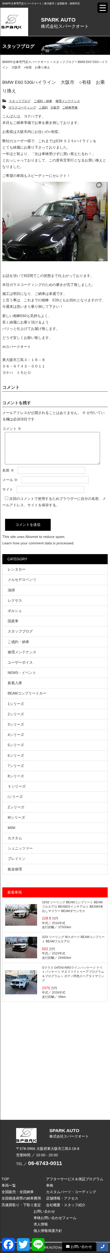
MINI (11, 828)
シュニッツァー (20, 848)
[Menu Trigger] (102, 8)
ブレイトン (17, 859)
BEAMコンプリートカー (27, 693)
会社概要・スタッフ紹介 (65, 1205)
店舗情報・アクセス (62, 1198)
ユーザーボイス (20, 662)
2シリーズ (16, 714)
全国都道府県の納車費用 (21, 1198)
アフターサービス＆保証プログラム (74, 1179)
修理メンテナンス (68, 101)
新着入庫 (15, 683)
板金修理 (15, 869)
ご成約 (43, 107)
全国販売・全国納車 (18, 1192)
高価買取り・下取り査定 (21, 1205)
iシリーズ (15, 797)
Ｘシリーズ (17, 786)
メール (10, 480)
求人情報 (41, 1224)
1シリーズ (16, 704)
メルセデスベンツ (22, 580)
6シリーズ (16, 755)
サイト (7, 489)
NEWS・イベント (22, 673)
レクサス (15, 600)
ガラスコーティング (22, 107)
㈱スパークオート (16, 347)
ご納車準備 (70, 107)
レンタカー (17, 569)
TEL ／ (39, 1164)
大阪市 (55, 107)
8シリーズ (16, 776)
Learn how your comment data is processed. (38, 543)
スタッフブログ (19, 101)
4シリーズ (16, 735)
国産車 (13, 621)
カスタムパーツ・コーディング (71, 1192)
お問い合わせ (44, 1211)
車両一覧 (9, 1185)
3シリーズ (16, 724)
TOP (5, 1179)
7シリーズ (16, 766)
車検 (49, 1185)
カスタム (15, 838)
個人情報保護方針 (48, 1231)
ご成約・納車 (43, 101)
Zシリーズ (16, 807)
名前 (8, 470)
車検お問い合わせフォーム (55, 1218)
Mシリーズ (16, 817)
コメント (11, 428)
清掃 (11, 590)
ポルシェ (15, 611)
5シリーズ (16, 745)
